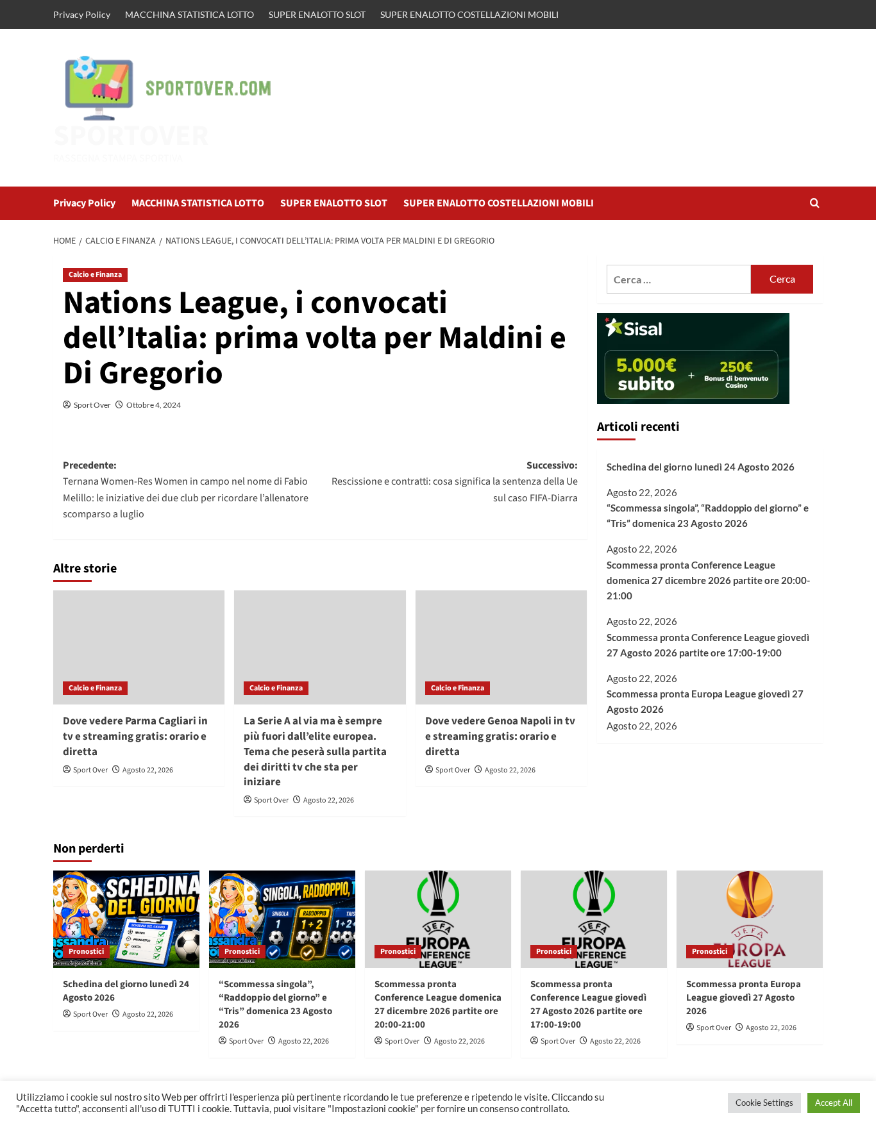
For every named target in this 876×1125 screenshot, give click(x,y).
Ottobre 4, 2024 (153, 405)
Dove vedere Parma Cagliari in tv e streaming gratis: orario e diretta (135, 736)
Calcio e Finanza (95, 274)
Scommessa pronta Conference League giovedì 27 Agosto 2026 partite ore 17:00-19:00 (708, 644)
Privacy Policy (81, 14)
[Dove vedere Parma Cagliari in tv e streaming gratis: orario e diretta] (138, 647)
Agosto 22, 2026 (147, 770)
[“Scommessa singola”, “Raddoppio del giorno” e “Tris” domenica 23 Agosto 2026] (282, 919)
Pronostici (86, 951)
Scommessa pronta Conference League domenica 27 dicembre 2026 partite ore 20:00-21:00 (708, 580)
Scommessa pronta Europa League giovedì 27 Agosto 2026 (705, 701)
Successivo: (454, 481)
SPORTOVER (131, 135)
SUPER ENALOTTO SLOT (317, 14)
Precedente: (185, 490)
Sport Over (92, 405)
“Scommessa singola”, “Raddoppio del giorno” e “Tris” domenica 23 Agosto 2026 (708, 516)
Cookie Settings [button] (764, 1102)
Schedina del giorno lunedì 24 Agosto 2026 (701, 466)
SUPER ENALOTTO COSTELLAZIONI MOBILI (469, 14)
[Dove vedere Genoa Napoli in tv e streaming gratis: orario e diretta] (501, 647)
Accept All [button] (833, 1102)
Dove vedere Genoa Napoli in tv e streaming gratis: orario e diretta (500, 736)
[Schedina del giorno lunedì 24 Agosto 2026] (126, 919)
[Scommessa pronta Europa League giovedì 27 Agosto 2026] (750, 919)
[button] (815, 203)
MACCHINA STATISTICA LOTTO (189, 14)
